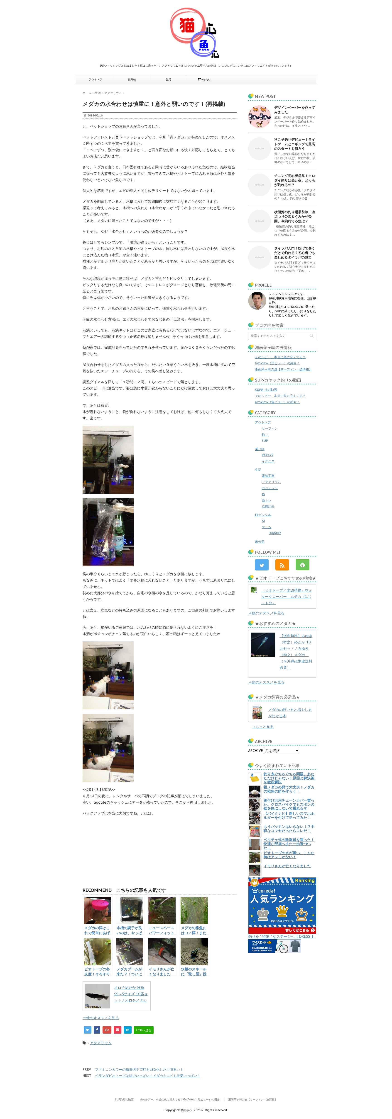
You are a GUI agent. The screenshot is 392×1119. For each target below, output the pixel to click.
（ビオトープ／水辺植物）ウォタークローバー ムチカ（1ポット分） (286, 596)
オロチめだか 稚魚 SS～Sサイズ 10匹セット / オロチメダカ (131, 994)
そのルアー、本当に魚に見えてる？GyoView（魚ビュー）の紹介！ (181, 1099)
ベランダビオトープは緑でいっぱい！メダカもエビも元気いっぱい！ (148, 1075)
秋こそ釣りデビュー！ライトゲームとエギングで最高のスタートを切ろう (294, 144)
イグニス (268, 461)
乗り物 (132, 79)
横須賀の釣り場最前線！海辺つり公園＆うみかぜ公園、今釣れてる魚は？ (294, 216)
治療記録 (268, 506)
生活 (168, 79)
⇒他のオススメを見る (101, 1017)
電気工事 (268, 476)
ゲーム (266, 527)
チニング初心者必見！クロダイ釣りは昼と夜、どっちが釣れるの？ (294, 180)
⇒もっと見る (263, 726)
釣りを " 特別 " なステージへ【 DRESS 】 (281, 936)
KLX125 (267, 455)
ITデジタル (205, 79)
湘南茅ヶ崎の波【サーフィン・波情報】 (283, 369)
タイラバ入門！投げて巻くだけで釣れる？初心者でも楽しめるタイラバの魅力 (294, 252)
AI (263, 521)
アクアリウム (101, 1043)
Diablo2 (275, 533)
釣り (265, 435)
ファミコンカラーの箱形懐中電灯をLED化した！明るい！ (139, 1069)
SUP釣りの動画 (266, 390)
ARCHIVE (255, 750)
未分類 (260, 541)
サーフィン (270, 428)
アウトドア (95, 79)
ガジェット (270, 488)
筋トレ (266, 500)
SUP (265, 441)
